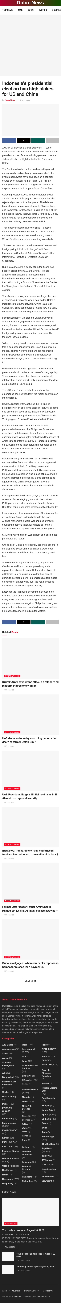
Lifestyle (26, 1080)
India (24, 1044)
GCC (44, 1060)
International (12, 676)
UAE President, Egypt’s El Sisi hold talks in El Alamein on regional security (29, 796)
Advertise (16, 1290)
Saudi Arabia (48, 1098)
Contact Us (48, 1290)
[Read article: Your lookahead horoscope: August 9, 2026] (8, 1256)
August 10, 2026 (22, 1234)
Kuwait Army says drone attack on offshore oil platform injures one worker (30, 684)
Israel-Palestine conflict (30, 1067)
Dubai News (30, 3)
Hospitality (7, 1183)
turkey (45, 1155)
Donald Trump (9, 1096)
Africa (5, 1053)
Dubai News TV (15, 1296)
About (4, 1290)
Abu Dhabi (7, 1044)
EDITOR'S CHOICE (7, 1110)
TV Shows (47, 1160)
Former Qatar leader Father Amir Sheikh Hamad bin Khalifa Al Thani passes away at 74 (30, 908)
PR (43, 1044)
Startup (45, 1123)
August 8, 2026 (23, 1270)
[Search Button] (57, 3)
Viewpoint (47, 1180)
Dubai (31, 9)
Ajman (5, 1057)
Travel (24, 1140)
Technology (48, 1136)
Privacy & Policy (31, 1290)
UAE (20, 9)
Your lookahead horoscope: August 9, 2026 (35, 1255)
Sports (45, 1114)
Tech (44, 1132)
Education (7, 1118)
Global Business (10, 1158)
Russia (45, 1083)
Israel (25, 1060)
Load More (30, 981)
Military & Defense (27, 1107)
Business (26, 1119)
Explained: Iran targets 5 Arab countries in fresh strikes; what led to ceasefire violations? (30, 852)
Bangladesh (8, 1077)
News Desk (10, 100)
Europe (5, 1137)
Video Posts (48, 1176)
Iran (24, 1056)
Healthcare (7, 1170)
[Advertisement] (30, 45)
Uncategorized (49, 1168)
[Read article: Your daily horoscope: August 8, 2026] (8, 1269)
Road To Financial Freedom (46, 1073)
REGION (46, 1056)
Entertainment (9, 1122)
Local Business (30, 1089)
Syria (44, 1127)
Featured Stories (10, 1150)
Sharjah (46, 1105)
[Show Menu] (3, 3)
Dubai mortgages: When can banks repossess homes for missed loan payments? (30, 965)
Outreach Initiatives (27, 1153)
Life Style (27, 1075)
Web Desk (9, 1234)
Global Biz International (41, 1296)
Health (25, 1083)
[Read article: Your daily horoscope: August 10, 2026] (30, 1212)
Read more (11, 1247)
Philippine (27, 1176)
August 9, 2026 (23, 1260)
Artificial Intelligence (8, 1064)
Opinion (26, 1147)
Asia (4, 1072)
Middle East (47, 1064)
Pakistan (26, 1161)
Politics (25, 1124)
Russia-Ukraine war (49, 1089)
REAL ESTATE (49, 1049)
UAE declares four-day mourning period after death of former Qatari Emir (29, 740)
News (25, 1116)
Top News (7, 9)
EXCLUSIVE (8, 1142)
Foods (24, 1131)
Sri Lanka (46, 1118)
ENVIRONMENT (9, 1130)
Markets (26, 1096)
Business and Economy (9, 1083)
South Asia (47, 1109)
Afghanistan (8, 1049)
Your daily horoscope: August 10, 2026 (23, 1230)
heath (5, 1174)
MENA (25, 1101)
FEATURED (7, 1146)
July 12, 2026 (8, 690)
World (43, 9)
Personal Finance (26, 1168)
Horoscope (7, 1179)
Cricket (5, 1091)
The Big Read (49, 1143)
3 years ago (25, 100)
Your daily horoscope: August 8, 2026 (35, 1266)
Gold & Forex (9, 1165)
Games (25, 1135)
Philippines (27, 1181)
